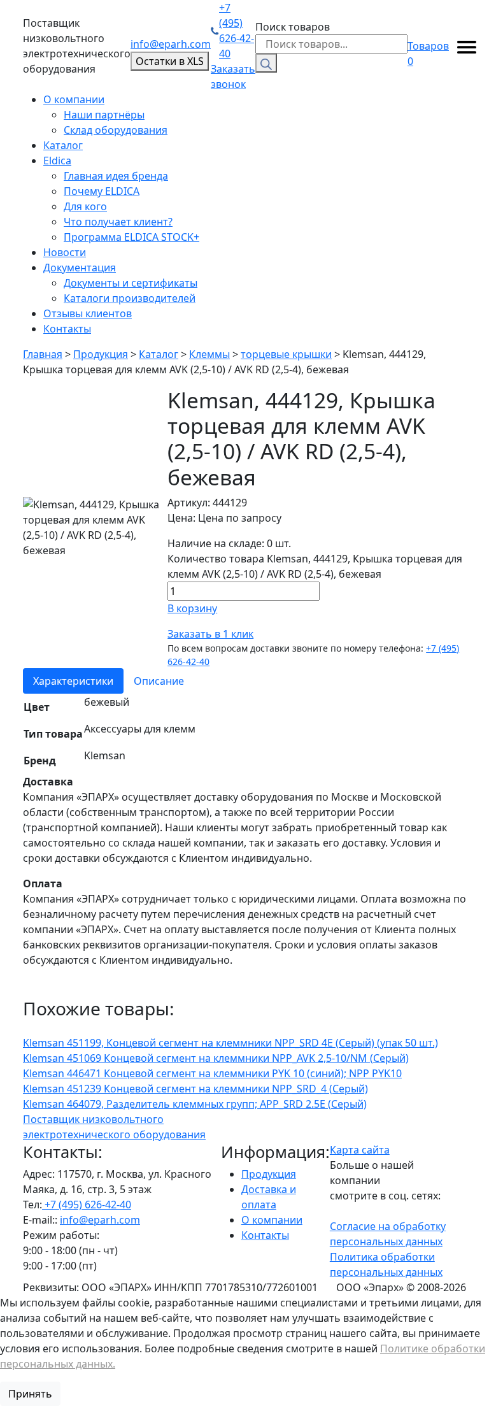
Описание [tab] (159, 681)
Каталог (63, 145)
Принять (30, 1394)
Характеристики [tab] (73, 681)
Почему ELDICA (101, 191)
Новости (64, 252)
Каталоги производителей (129, 298)
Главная (42, 354)
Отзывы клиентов (87, 313)
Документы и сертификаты (130, 283)
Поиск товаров (292, 27)
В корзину (192, 608)
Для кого (85, 206)
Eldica (57, 161)
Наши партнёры (104, 115)
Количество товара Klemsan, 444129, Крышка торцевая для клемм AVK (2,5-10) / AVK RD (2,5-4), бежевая (314, 566)
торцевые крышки (286, 354)
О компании (73, 99)
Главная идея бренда (116, 176)
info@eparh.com (171, 44)
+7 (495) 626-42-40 (236, 31)
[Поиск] (266, 63)
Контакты (67, 329)
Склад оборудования (115, 130)
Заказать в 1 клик (210, 634)
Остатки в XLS (170, 61)
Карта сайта (360, 1150)
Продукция (100, 354)
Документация (79, 268)
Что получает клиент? (118, 222)
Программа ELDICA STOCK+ (131, 237)
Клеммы (209, 354)
